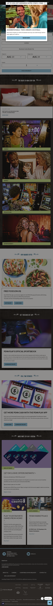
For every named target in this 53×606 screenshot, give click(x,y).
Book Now (26, 38)
